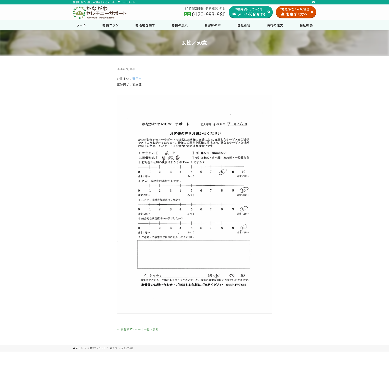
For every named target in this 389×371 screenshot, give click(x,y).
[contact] (313, 2)
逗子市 (137, 78)
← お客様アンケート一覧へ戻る (137, 329)
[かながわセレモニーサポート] (104, 12)
